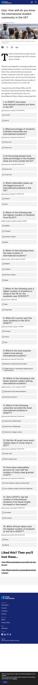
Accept (5, 682)
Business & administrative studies (15, 364)
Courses (4, 608)
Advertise (4, 628)
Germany (7, 331)
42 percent (8, 175)
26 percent (8, 169)
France (6, 337)
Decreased (7, 518)
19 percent (7, 142)
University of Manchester (12, 421)
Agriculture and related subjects (15, 391)
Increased (7, 512)
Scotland (7, 231)
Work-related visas (10, 459)
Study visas (8, 453)
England (7, 226)
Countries (4, 611)
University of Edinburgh (12, 426)
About (3, 620)
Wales (6, 242)
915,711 (6, 120)
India (6, 204)
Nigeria (6, 545)
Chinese (7, 199)
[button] (32, 2)
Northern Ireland (9, 237)
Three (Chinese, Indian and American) (16, 483)
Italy (5, 342)
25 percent (8, 148)
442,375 (7, 115)
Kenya (6, 539)
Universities (5, 605)
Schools (3, 614)
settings (14, 679)
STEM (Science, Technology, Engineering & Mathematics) (18, 369)
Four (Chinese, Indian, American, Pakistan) (18, 488)
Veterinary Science (10, 397)
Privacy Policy (5, 622)
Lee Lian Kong (4, 22)
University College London (13, 432)
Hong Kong (8, 310)
